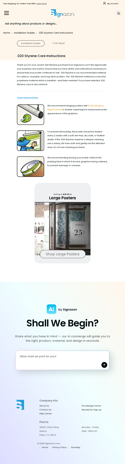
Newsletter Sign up (91, 409)
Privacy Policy (59, 447)
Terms (45, 447)
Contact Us (45, 409)
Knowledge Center (91, 405)
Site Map (75, 447)
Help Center (45, 413)
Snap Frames (54, 109)
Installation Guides (24, 32)
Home (6, 32)
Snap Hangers (95, 105)
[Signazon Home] (62, 13)
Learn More (41, 3)
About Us (44, 405)
